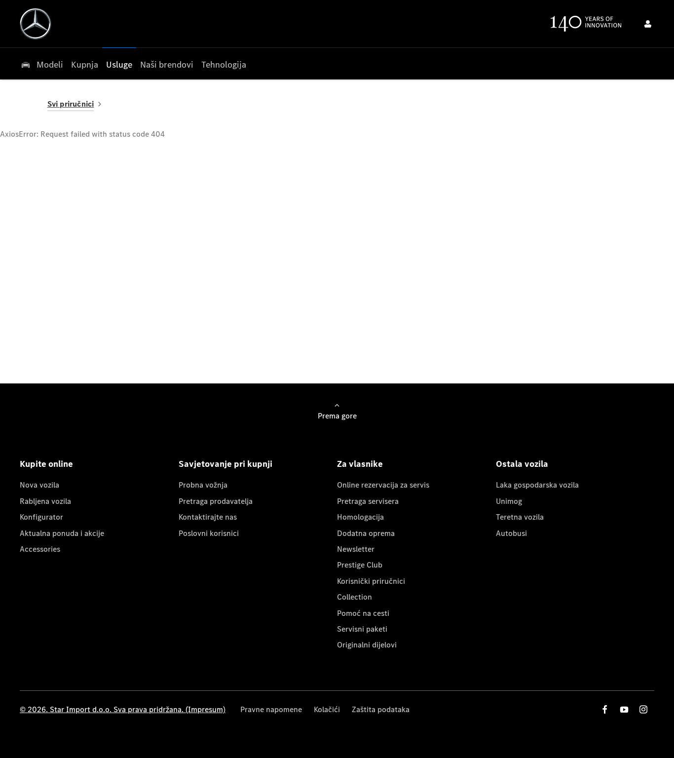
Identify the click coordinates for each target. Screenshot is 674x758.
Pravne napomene (271, 709)
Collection (354, 597)
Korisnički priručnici (371, 581)
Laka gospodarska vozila (537, 485)
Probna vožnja (203, 485)
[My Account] (648, 23)
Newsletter (355, 549)
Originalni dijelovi (367, 645)
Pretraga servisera (368, 501)
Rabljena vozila (45, 501)
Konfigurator (41, 517)
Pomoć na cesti (363, 613)
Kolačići (327, 709)
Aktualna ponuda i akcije (62, 533)
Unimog (509, 501)
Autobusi (511, 533)
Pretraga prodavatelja (216, 501)
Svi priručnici (70, 104)
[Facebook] (605, 709)
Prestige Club (359, 565)
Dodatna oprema (366, 533)
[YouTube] (624, 709)
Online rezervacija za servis (383, 485)
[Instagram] (643, 709)
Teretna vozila (520, 517)
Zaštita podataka (381, 709)
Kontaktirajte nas (208, 517)
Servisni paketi (362, 629)
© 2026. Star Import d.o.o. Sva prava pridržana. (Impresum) (122, 709)
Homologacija (360, 517)
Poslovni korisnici (209, 533)
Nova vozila (39, 485)
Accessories (40, 549)
